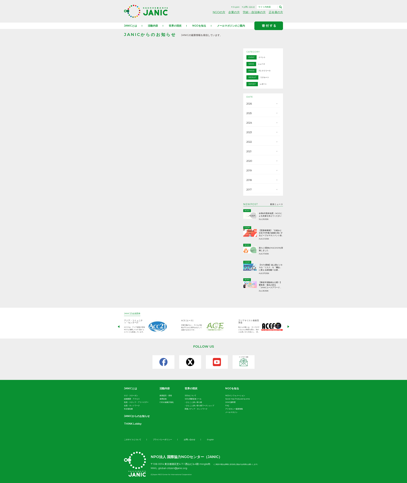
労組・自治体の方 (254, 12)
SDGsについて (190, 395)
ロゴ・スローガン (131, 395)
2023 (249, 132)
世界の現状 (175, 25)
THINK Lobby (132, 423)
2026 (249, 103)
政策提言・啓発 (166, 395)
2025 (249, 113)
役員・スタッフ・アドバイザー (136, 402)
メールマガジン (231, 412)
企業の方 (234, 12)
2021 (249, 151)
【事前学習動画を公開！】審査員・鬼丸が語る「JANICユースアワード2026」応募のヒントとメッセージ (271, 285)
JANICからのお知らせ (137, 416)
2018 (249, 180)
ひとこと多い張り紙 (194, 402)
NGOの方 (219, 12)
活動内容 (153, 25)
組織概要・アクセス (132, 399)
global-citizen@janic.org (172, 468)
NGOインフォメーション (235, 395)
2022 (249, 141)
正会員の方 (276, 12)
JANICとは (130, 25)
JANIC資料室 (230, 402)
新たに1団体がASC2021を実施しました (271, 249)
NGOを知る (199, 25)
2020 (249, 161)
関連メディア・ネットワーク (196, 409)
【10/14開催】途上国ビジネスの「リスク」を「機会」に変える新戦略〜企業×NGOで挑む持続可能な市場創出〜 (271, 267)
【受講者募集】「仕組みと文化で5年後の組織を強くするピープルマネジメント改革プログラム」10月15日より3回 (271, 233)
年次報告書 (128, 409)
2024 (249, 122)
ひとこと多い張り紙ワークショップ (200, 405)
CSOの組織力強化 (167, 402)
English (236, 7)
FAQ (227, 405)
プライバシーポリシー (162, 439)
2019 (249, 170)
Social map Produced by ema (237, 399)
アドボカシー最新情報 (234, 409)
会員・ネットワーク (132, 405)
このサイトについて (132, 439)
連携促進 (163, 399)
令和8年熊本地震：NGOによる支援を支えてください (270, 214)
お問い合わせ (249, 7)
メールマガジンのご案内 (231, 25)
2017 (249, 189)
